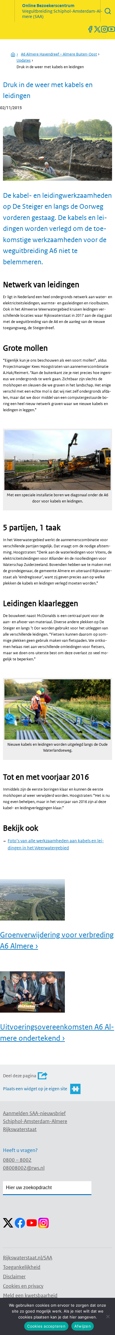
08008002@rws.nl (24, 1168)
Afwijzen (82, 1326)
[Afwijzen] (108, 1316)
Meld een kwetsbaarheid (30, 1295)
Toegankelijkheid (21, 1267)
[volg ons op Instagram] (104, 29)
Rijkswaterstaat (20, 1129)
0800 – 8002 (17, 1160)
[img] (107, 11)
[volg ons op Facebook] (90, 29)
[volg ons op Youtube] (111, 29)
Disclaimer (14, 1276)
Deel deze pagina (19, 1075)
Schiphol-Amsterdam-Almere (35, 1121)
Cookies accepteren (46, 1326)
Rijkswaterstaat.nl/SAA (27, 1257)
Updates (24, 60)
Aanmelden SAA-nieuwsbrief (34, 1113)
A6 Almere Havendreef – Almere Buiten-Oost (59, 54)
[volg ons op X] (97, 29)
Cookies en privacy (23, 1286)
